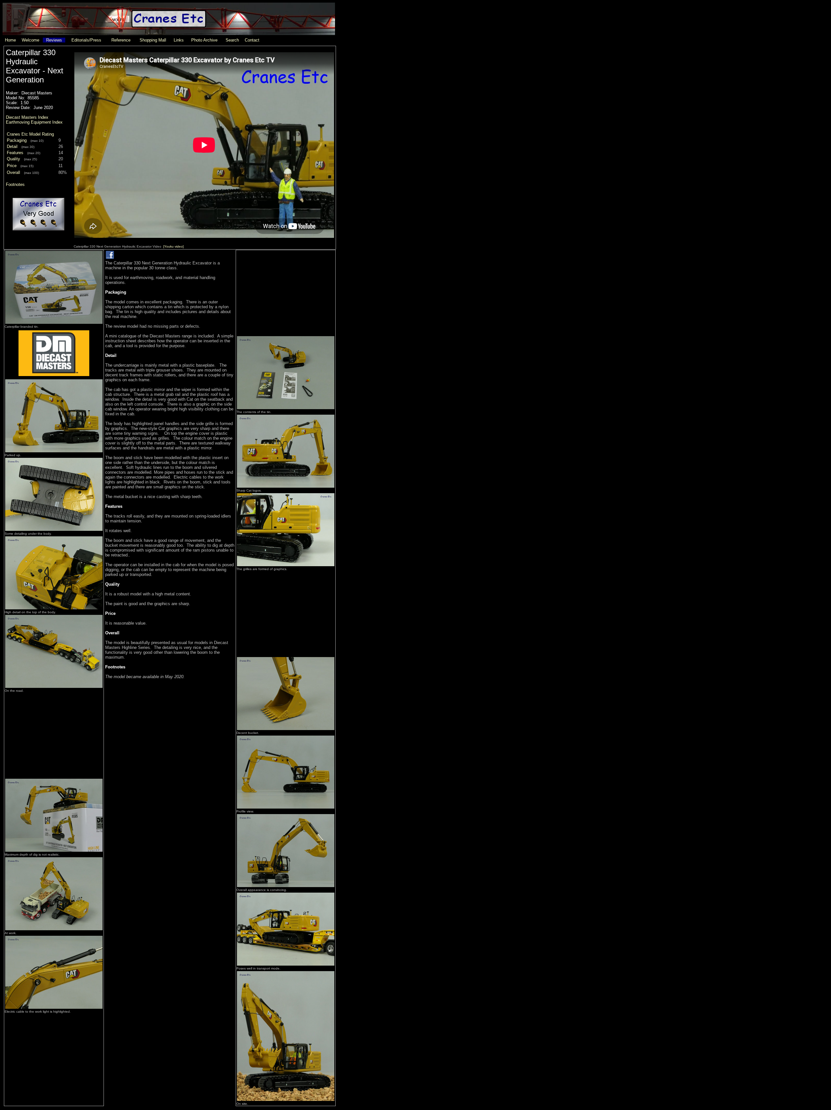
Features (15, 152)
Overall (13, 172)
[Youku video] (173, 246)
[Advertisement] (54, 733)
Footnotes (15, 184)
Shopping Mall (153, 40)
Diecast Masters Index (27, 117)
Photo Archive (204, 40)
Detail (12, 146)
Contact (252, 40)
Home (10, 40)
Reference (120, 40)
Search (232, 40)
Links (179, 40)
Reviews (54, 40)
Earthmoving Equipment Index (34, 122)
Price (12, 165)
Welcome (30, 40)
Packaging (17, 140)
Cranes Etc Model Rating (30, 134)
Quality (13, 158)
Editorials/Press (86, 40)
